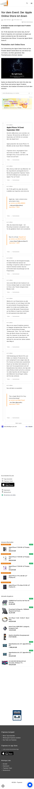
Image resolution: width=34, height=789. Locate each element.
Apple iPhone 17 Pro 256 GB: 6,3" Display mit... (18, 576)
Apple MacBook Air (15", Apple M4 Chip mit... (20, 644)
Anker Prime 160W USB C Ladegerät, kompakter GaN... (19, 627)
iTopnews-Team (8, 481)
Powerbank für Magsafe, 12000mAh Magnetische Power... (19, 610)
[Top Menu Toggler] (31, 3)
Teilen (8, 159)
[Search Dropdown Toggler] (27, 3)
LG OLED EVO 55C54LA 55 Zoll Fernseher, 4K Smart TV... (17, 662)
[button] (3, 786)
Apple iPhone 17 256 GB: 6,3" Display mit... (19, 548)
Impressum (7, 490)
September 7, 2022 (14, 207)
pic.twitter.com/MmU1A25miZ (17, 239)
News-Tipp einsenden (9, 735)
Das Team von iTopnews (10, 740)
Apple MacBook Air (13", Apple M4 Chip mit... (20, 653)
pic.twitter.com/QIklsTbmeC (17, 400)
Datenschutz (7, 492)
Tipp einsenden (8, 479)
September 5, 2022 (14, 404)
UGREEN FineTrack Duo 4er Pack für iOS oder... (19, 601)
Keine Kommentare (28, 22)
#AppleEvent (22, 237)
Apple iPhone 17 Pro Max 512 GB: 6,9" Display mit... (19, 586)
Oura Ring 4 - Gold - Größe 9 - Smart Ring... (19, 618)
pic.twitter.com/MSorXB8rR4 (17, 203)
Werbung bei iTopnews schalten (12, 737)
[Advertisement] (17, 519)
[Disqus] (17, 449)
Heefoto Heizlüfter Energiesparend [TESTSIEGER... (19, 636)
